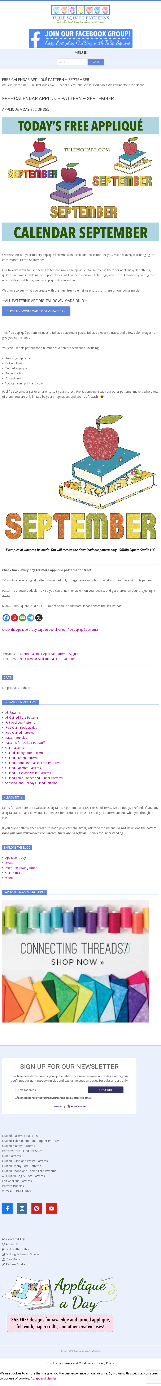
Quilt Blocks (13, 873)
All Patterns (13, 712)
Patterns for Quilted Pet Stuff (25, 743)
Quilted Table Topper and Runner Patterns (34, 778)
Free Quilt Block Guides (21, 727)
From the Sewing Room (21, 868)
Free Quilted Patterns (19, 733)
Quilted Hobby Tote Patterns (24, 753)
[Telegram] (30, 617)
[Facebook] (6, 617)
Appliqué (76, 85)
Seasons (139, 85)
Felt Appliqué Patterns (20, 722)
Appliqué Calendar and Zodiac (102, 85)
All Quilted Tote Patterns (22, 717)
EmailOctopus (78, 1107)
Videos (9, 878)
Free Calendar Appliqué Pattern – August (50, 654)
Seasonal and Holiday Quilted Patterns (31, 783)
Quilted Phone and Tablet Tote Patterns (32, 763)
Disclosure (54, 1363)
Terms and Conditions (78, 1363)
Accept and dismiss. (44, 1378)
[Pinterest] (14, 617)
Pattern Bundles (16, 738)
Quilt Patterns (14, 748)
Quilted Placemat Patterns (23, 768)
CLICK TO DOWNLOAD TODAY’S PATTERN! (36, 311)
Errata (9, 863)
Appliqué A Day (45, 85)
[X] (39, 617)
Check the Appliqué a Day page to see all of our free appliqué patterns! (50, 630)
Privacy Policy (105, 1363)
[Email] (22, 617)
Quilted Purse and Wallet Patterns (28, 773)
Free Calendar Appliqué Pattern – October (46, 659)
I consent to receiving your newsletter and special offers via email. (55, 1097)
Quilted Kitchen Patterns (21, 758)
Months (128, 85)
